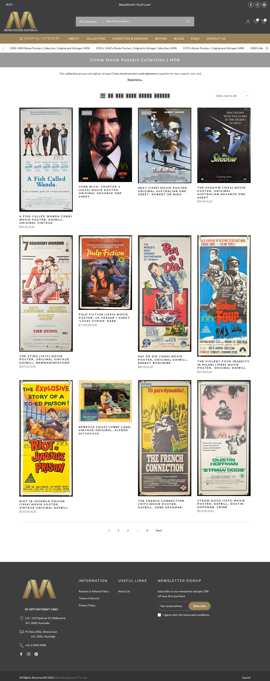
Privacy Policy (87, 605)
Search (246, 677)
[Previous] (3, 48)
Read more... (135, 79)
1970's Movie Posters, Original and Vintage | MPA (213, 48)
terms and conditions (196, 615)
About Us (124, 591)
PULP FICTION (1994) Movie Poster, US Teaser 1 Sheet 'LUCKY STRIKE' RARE (104, 317)
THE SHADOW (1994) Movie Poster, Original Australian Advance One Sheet (221, 192)
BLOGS (179, 38)
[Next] (266, 48)
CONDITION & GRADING (130, 38)
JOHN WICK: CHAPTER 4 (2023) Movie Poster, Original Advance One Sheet (100, 191)
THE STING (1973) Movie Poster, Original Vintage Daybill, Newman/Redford (44, 359)
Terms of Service (89, 598)
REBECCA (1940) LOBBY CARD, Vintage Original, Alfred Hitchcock (105, 430)
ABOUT (73, 38)
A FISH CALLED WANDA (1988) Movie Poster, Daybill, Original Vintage (45, 219)
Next (159, 530)
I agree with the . (186, 615)
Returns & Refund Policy (94, 591)
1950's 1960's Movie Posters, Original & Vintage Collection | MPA (136, 48)
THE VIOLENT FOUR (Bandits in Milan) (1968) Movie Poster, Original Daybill (223, 364)
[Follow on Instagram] (257, 5)
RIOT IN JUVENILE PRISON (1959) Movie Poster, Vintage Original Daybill (43, 504)
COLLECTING (96, 38)
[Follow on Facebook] (251, 5)
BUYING (161, 38)
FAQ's (195, 38)
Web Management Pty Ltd (70, 677)
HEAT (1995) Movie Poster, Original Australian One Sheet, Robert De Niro (163, 191)
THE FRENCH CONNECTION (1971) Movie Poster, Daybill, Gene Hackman (161, 504)
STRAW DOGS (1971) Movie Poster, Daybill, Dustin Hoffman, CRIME (221, 504)
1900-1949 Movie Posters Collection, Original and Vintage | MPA (50, 48)
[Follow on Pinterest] (264, 5)
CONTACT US (216, 38)
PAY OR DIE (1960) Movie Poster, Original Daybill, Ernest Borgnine (163, 359)
